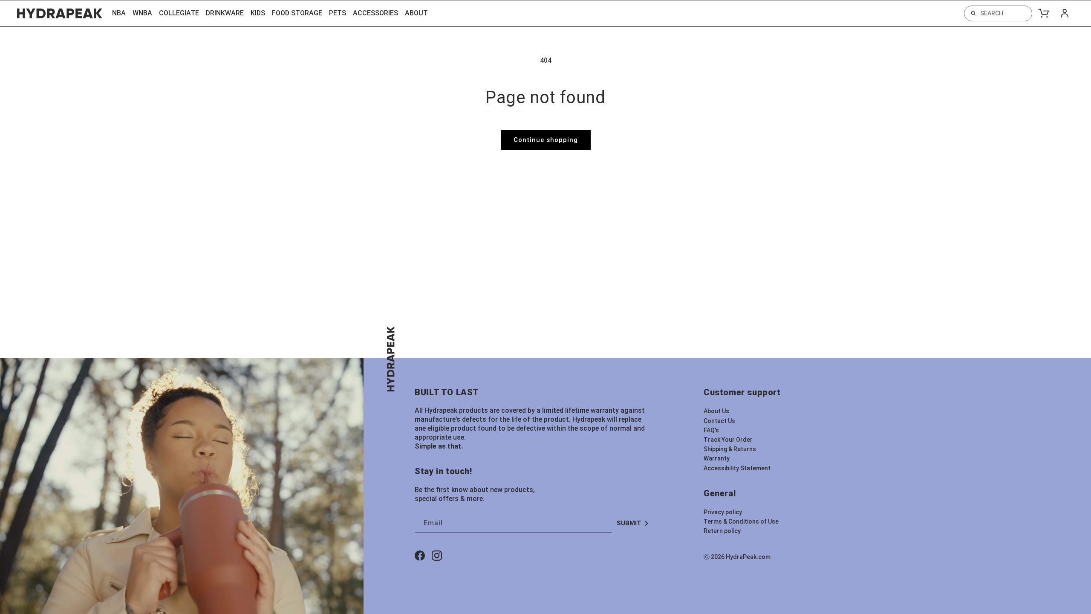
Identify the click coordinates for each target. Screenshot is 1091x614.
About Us (716, 411)
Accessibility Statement (737, 468)
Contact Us (719, 420)
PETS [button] (337, 13)
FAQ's (711, 430)
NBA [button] (119, 13)
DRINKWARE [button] (225, 13)
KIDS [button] (258, 13)
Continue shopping (546, 140)
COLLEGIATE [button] (179, 13)
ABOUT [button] (416, 13)
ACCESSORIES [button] (375, 13)
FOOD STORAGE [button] (297, 13)
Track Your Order (728, 439)
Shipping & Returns (730, 449)
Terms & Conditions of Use (741, 521)
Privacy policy (723, 512)
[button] (998, 13)
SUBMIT (629, 523)
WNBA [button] (142, 13)
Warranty (717, 458)
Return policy (722, 530)
